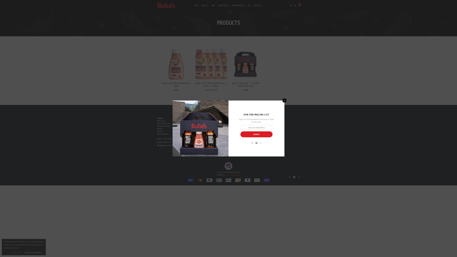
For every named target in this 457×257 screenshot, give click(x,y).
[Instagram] (256, 143)
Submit (256, 134)
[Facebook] (252, 143)
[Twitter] (261, 143)
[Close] (284, 100)
